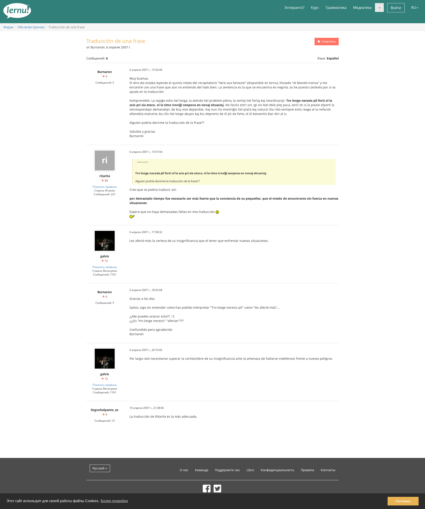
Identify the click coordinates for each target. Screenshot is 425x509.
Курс (315, 7)
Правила (307, 470)
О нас (184, 470)
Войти (396, 7)
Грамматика (336, 7)
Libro (250, 470)
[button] (379, 7)
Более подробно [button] (114, 501)
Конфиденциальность (277, 470)
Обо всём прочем (30, 27)
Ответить (328, 41)
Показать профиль (105, 186)
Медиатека (362, 7)
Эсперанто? (294, 7)
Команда (201, 470)
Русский (99, 468)
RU (413, 7)
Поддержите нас (227, 470)
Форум (8, 27)
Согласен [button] (403, 501)
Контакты (328, 470)
